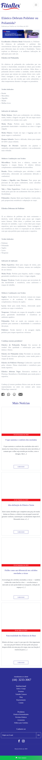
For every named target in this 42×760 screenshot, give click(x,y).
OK (38, 735)
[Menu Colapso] (36, 5)
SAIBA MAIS (21, 466)
